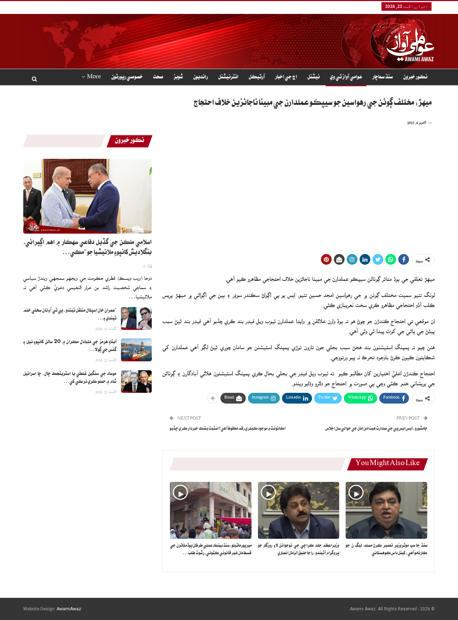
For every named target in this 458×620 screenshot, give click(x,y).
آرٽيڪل (257, 77)
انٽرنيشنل (228, 77)
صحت (158, 77)
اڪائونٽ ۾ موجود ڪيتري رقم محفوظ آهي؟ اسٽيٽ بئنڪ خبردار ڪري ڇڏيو (228, 429)
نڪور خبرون (415, 77)
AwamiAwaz (69, 608)
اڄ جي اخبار (286, 77)
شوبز (178, 77)
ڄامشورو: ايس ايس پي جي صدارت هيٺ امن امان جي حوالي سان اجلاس (376, 429)
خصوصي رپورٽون (127, 77)
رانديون (200, 77)
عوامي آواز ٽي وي (346, 77)
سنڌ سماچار (382, 77)
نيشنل (313, 77)
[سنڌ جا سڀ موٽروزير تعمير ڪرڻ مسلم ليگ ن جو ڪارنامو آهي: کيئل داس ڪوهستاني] (386, 510)
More (94, 77)
